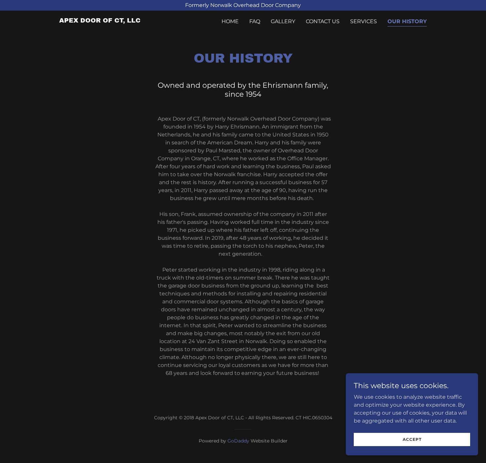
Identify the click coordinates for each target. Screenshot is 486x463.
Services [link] (363, 21)
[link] (100, 21)
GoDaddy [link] (238, 441)
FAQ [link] (254, 21)
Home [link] (230, 21)
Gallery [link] (283, 21)
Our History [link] (407, 21)
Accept (412, 439)
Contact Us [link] (323, 21)
